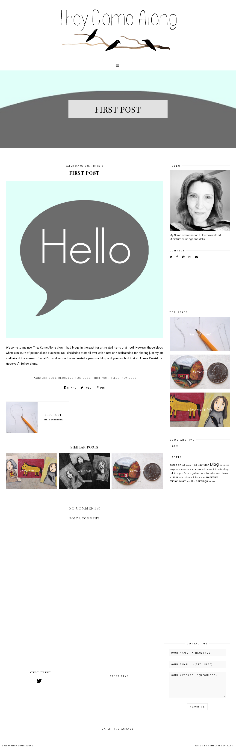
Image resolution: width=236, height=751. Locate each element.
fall (172, 473)
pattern (212, 481)
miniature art (178, 481)
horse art (216, 473)
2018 (175, 446)
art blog (49, 378)
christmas (179, 469)
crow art (200, 469)
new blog (129, 378)
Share (71, 388)
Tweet (88, 388)
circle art (190, 469)
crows (209, 469)
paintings (202, 481)
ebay (226, 469)
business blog (79, 378)
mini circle (184, 477)
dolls (219, 469)
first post (100, 378)
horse (209, 473)
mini (176, 477)
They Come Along (22, 746)
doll (214, 469)
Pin (102, 388)
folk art (187, 473)
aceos (173, 465)
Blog (62, 378)
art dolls (194, 465)
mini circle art (198, 477)
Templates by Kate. (221, 746)
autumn (204, 465)
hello (115, 378)
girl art (196, 473)
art (179, 465)
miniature (212, 477)
